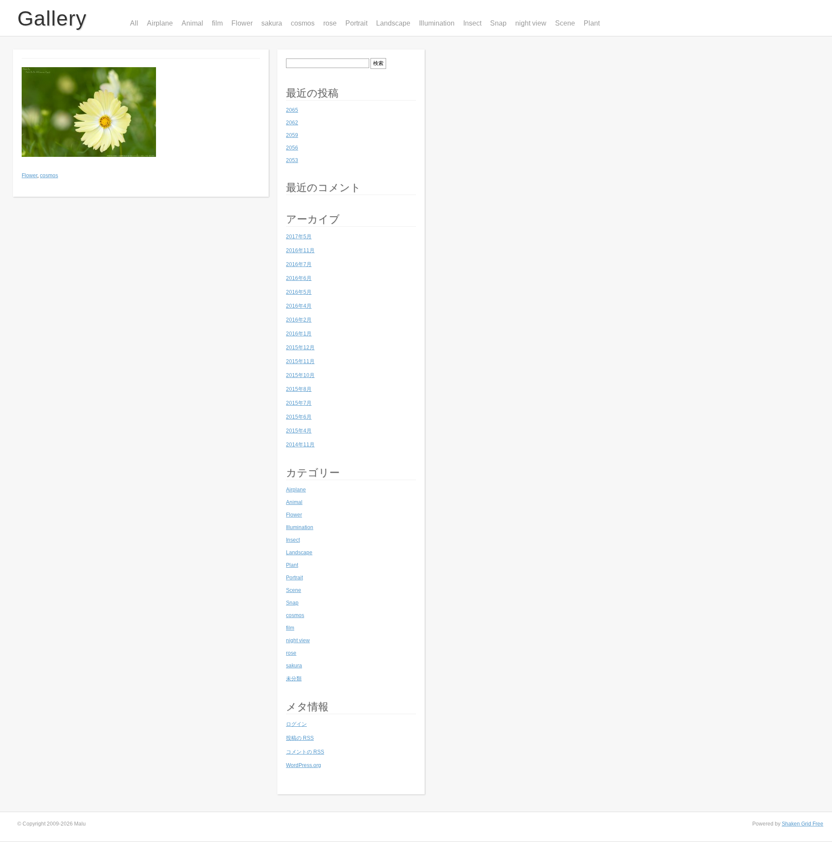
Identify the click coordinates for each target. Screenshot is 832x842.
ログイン (296, 724)
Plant (592, 23)
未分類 (294, 679)
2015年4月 (299, 431)
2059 (292, 135)
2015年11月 (300, 361)
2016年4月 (299, 306)
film (217, 23)
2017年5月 (299, 237)
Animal (192, 23)
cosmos (303, 23)
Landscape (393, 23)
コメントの (305, 752)
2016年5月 (299, 292)
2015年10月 (300, 375)
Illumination (437, 23)
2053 (292, 160)
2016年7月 (299, 264)
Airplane (160, 23)
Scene (565, 23)
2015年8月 (299, 389)
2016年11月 (300, 250)
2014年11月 (300, 445)
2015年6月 (299, 417)
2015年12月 (300, 348)
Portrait (356, 23)
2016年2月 (299, 320)
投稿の (300, 738)
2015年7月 (299, 403)
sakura (271, 23)
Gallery (52, 18)
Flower (242, 23)
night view (530, 23)
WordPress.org (303, 765)
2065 (292, 110)
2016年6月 (299, 278)
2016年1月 (299, 334)
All (134, 23)
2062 (292, 123)
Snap (498, 23)
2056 (292, 148)
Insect (472, 23)
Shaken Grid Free (802, 824)
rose (330, 23)
